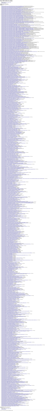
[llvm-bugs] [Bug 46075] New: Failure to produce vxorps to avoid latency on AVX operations (10, 341)
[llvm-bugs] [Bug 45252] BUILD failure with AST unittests (7, 83)
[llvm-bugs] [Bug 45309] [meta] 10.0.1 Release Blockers (7, 126)
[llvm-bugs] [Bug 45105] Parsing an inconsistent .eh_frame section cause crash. (9, 239)
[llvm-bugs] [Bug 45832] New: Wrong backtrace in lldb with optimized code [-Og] (9, 124)
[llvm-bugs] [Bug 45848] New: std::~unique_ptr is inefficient (7, 137)
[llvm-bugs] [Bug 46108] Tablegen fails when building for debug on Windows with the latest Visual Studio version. (12, 370)
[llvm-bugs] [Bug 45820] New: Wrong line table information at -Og (8, 116)
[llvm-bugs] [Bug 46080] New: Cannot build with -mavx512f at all (8, 345)
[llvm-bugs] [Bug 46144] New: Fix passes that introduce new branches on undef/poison (10, 401)
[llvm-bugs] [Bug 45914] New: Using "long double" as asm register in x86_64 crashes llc (10, 194)
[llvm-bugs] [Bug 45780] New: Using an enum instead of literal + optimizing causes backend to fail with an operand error (13, 79)
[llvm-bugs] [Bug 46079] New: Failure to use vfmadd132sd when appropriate (9, 344)
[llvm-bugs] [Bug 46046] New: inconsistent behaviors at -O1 (7, 318)
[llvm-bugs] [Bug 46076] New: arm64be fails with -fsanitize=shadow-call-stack (9, 342)
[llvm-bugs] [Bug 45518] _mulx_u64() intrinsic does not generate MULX (8, 367)
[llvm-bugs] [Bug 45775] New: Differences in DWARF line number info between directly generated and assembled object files (13, 70)
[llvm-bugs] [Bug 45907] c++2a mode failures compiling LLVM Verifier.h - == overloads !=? (10, 193)
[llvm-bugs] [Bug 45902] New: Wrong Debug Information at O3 (7, 186)
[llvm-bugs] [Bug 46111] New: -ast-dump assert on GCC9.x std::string (8, 371)
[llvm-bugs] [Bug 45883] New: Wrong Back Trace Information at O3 (8, 169)
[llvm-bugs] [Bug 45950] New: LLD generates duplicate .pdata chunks (8, 224)
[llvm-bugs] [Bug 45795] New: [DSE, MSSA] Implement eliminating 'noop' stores (9, 90)
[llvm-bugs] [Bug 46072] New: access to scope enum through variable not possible (9, 337)
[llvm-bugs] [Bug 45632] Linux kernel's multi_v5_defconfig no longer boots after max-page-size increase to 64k (12, 69)
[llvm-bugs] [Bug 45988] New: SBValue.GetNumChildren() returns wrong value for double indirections (11, 263)
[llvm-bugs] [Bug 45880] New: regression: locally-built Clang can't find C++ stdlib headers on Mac (11, 168)
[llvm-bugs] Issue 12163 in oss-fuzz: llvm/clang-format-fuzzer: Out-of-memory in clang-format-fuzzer (11, 7)
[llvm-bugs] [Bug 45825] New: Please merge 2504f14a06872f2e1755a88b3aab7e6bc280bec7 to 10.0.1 (11, 121)
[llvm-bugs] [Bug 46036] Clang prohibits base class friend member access (8, 383)
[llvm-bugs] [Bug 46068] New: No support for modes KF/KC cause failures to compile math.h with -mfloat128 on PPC (13, 334)
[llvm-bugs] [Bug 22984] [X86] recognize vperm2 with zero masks (8, 171)
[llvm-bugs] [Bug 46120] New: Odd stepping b (6, 376)
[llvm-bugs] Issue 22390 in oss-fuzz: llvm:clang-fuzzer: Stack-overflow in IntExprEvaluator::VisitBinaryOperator (12, 34)
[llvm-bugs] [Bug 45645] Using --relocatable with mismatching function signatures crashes (10, 223)
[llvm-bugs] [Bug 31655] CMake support (5, 261)
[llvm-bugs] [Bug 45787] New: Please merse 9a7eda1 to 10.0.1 (7, 84)
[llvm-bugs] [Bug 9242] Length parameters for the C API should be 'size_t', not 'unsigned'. (10, 71)
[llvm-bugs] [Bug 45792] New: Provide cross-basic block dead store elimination (9, 88)
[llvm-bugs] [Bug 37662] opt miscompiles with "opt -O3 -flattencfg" (8, 290)
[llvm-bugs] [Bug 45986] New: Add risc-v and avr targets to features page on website (9, 252)
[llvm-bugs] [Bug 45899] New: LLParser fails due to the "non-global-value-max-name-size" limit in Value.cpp (12, 184)
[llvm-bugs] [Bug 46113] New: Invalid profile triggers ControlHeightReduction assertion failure (10, 372)
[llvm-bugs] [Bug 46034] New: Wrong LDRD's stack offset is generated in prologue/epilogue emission (11, 305)
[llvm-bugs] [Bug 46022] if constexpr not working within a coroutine (8, 313)
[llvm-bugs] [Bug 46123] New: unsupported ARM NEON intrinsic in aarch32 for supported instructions (11, 378)
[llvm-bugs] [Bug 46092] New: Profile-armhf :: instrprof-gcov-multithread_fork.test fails (10, 354)
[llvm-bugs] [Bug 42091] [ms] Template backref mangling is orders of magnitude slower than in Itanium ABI (12, 321)
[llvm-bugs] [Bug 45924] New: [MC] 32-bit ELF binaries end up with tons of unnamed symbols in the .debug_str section (13, 201)
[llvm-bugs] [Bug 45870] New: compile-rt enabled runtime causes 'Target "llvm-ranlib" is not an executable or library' (12, 161)
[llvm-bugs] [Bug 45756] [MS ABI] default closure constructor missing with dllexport (9, 107)
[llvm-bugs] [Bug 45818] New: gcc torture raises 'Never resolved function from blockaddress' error (11, 115)
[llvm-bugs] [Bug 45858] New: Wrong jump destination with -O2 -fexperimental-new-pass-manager (11, 148)
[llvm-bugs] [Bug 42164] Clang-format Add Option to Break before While (8, 276)
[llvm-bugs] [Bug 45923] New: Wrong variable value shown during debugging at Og (9, 200)
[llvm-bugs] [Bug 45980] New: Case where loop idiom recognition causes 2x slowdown (10, 247)
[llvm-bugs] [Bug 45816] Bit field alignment (5, 286)
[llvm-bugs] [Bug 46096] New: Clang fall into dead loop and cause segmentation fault (9, 356)
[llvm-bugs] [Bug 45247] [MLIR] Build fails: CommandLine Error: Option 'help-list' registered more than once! (12, 96)
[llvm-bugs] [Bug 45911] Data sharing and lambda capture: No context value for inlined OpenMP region (11, 284)
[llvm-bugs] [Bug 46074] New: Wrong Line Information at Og (7, 340)
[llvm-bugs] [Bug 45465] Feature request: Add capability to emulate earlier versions (9, 339)
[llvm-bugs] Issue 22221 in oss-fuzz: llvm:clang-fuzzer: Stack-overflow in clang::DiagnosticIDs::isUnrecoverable (12, 20)
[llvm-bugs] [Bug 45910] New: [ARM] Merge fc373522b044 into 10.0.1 (8, 190)
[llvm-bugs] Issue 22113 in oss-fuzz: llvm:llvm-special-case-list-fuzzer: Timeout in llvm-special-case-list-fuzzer (12, 12)
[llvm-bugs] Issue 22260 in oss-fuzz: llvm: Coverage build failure (7, 23)
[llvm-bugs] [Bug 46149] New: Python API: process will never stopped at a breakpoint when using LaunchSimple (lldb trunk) (13, 405)
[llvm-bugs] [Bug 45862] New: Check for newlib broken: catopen (7, 150)
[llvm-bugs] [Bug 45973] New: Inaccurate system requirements (7, 242)
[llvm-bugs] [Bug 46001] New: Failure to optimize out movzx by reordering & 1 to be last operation (11, 278)
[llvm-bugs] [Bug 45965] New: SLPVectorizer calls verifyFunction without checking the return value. (11, 236)
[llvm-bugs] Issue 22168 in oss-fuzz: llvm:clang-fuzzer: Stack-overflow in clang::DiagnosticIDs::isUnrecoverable (12, 18)
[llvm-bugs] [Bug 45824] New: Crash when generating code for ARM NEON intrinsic (9, 120)
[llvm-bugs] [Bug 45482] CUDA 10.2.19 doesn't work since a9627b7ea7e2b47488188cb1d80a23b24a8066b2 (12, 398)
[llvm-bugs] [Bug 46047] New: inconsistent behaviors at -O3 (7, 350)
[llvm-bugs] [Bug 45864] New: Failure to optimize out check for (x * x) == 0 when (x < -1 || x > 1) (11, 151)
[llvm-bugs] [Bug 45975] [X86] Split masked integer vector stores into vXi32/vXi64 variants (10, 304)
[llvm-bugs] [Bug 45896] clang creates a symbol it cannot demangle (8, 198)
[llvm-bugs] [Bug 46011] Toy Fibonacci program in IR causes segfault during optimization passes (10, 289)
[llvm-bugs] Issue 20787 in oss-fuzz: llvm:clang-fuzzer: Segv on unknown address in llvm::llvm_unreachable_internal (12, 55)
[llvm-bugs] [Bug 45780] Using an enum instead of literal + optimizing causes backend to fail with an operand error (12, 92)
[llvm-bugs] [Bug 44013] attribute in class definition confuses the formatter (8, 93)
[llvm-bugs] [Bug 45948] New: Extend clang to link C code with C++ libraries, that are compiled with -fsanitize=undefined (13, 222)
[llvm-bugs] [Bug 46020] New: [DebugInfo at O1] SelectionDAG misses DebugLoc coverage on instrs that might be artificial (13, 294)
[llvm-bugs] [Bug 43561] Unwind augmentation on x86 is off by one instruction (9, 262)
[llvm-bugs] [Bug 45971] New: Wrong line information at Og (7, 240)
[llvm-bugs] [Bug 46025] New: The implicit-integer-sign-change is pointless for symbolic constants (11, 297)
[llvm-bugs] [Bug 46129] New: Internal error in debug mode (7, 389)
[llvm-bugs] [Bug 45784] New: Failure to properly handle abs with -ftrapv (8, 81)
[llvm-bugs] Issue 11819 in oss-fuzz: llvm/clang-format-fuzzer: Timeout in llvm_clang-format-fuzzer (11, 41)
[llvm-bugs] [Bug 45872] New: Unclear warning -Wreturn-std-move (8, 162)
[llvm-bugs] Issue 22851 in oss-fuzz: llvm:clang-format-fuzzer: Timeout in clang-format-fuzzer (10, 49)
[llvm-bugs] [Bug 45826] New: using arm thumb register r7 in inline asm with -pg (9, 122)
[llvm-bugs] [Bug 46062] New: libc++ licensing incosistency (7, 327)
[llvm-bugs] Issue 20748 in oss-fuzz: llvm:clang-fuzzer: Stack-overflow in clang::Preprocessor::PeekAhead (11, 53)
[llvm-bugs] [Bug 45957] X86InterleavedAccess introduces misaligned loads (8, 357)
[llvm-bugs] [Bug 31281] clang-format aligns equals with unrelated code (8, 301)
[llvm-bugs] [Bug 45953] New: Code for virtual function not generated (8, 227)
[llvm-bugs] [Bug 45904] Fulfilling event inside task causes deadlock (8, 241)
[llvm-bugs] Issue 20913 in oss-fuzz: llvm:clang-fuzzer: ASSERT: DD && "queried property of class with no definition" (13, 58)
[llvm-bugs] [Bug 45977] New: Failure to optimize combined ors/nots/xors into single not (10, 244)
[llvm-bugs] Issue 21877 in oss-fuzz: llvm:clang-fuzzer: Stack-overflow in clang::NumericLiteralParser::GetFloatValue (12, 6)
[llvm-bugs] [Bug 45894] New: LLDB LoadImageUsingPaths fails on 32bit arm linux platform (10, 177)
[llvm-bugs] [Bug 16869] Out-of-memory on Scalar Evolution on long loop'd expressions (10, 73)
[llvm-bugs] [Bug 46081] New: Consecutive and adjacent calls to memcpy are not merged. (10, 346)
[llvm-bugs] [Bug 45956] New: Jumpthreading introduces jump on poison (8, 229)
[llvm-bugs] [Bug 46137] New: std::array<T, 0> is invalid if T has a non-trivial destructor (10, 396)
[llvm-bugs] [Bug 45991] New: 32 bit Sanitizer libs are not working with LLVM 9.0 (9, 265)
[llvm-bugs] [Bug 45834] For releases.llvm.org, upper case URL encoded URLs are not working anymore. (11, 314)
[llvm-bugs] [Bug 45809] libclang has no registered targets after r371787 (8, 111)
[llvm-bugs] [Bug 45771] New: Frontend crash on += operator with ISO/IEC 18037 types (10, 66)
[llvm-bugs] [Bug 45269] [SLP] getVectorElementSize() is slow (7, 311)
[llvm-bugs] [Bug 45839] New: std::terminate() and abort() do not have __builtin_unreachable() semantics (11, 132)
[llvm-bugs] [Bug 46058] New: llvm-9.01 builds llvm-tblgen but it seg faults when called (10, 325)
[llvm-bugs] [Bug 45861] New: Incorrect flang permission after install (8, 149)
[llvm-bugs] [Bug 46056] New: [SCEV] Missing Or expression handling (8, 324)
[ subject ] (9, 2)
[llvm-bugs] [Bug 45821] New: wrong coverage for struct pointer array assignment (9, 117)
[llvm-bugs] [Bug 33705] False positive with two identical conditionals (8, 181)
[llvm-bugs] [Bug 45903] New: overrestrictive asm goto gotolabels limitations (9, 187)
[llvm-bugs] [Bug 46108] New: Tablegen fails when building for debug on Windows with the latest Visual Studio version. (13, 368)
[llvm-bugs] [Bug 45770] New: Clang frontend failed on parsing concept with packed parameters (10, 65)
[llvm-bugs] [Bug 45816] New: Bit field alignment (6, 113)
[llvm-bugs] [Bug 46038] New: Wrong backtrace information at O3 (8, 308)
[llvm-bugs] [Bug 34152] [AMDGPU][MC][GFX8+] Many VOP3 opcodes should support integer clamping (12, 204)
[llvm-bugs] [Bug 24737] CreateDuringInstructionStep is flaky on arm (8, 158)
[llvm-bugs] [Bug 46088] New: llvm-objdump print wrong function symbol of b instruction (10, 352)
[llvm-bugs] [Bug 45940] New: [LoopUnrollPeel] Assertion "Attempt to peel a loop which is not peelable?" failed (12, 215)
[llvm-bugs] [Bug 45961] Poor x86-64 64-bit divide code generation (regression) (9, 237)
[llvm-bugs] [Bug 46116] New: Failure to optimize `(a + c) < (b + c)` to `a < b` (9, 374)
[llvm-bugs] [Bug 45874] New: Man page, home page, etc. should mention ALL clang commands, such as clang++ (12, 163)
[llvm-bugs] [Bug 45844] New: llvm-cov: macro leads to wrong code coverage (9, 135)
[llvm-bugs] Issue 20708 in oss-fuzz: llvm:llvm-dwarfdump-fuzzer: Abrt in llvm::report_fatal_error (11, 52)
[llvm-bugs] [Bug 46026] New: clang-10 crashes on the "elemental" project (8, 298)
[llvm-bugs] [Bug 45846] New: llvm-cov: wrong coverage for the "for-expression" (9, 136)
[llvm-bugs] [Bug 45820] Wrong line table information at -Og (7, 209)
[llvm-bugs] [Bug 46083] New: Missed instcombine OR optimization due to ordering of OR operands (11, 347)
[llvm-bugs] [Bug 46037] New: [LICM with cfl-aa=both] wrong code (8, 307)
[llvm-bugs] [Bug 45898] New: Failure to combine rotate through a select (8, 180)
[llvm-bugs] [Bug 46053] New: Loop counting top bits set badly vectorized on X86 (9, 320)
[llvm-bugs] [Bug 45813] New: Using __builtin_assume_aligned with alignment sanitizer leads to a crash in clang (12, 110)
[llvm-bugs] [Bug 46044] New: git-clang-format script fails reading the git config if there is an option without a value (12, 322)
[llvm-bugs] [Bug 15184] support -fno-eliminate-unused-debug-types (8, 268)
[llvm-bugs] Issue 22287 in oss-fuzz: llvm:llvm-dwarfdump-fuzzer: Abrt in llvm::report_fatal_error (11, 26)
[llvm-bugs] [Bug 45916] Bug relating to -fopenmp (6, 217)
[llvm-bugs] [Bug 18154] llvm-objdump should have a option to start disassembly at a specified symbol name (12, 72)
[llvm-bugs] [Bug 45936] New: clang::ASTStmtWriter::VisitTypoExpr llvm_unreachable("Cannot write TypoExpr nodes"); (13, 213)
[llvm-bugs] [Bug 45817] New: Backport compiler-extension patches (8, 114)
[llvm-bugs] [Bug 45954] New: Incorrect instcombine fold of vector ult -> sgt (9, 228)
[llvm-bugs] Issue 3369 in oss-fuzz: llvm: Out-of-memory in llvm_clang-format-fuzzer (9, 8)
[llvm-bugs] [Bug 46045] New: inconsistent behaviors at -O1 (7, 317)
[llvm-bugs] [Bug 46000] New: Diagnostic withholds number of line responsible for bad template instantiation (12, 277)
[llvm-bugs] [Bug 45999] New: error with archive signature (7, 274)
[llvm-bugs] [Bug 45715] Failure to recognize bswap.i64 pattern (7, 112)
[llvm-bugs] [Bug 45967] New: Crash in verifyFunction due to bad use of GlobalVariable (10, 238)
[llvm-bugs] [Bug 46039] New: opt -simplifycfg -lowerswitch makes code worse (9, 309)
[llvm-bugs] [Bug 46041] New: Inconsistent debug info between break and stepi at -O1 (9, 310)
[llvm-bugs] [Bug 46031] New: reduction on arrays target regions (7, 303)
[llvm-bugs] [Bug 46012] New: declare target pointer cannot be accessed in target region (10, 288)
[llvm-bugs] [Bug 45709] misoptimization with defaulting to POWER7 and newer (9, 332)
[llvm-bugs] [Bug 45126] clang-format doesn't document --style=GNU (8, 147)
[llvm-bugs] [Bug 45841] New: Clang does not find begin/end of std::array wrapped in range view (11, 133)
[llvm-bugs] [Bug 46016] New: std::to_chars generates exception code (8, 291)
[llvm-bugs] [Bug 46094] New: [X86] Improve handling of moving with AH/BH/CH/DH (10, 355)
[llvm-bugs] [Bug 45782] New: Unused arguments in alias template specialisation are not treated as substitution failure (12, 80)
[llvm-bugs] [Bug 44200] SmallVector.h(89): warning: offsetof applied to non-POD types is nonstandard (11, 77)
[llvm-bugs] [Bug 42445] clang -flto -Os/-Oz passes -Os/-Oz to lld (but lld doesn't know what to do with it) (11, 206)
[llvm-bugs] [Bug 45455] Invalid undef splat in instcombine (7, 280)
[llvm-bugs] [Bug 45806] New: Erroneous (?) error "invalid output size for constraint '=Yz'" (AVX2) (11, 103)
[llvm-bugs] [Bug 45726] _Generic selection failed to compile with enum (8, 144)
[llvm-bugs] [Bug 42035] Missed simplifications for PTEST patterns (8, 377)
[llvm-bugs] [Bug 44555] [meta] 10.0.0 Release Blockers (7, 125)
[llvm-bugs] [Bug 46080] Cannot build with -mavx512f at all (7, 369)
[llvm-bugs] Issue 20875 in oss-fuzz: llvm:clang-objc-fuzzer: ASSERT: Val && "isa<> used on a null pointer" (12, 57)
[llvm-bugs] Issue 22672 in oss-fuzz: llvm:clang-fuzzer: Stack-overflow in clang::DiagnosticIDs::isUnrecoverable (12, 40)
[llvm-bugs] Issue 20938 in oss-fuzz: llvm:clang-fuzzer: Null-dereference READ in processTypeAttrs (11, 59)
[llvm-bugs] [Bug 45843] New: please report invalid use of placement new (8, 134)
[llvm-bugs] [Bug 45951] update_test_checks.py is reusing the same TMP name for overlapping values (11, 402)
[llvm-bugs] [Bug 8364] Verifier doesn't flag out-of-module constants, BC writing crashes (10, 62)
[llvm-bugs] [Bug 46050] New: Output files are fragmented (7, 315)
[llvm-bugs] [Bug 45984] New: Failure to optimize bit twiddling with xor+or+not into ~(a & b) (10, 250)
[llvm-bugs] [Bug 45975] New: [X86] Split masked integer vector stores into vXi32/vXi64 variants (11, 243)
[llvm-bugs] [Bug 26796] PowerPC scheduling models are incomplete (8, 331)
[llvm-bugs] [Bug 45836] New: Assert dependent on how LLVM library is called (9, 129)
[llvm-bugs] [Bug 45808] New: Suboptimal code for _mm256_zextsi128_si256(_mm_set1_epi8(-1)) (11, 106)
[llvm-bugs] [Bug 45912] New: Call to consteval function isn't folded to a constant (9, 192)
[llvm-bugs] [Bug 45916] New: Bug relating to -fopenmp (7, 196)
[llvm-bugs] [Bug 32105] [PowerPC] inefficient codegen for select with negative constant (10, 264)
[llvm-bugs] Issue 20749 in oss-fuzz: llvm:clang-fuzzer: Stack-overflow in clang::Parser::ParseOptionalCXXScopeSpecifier (13, 54)
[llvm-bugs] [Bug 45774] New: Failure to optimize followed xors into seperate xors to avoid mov (10, 68)
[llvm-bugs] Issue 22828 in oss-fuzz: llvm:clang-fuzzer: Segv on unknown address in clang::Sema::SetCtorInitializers (12, 45)
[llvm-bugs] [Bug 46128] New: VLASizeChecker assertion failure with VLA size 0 (9, 387)
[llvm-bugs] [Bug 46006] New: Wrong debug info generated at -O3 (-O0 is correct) (9, 281)
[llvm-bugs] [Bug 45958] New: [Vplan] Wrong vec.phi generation (7, 230)
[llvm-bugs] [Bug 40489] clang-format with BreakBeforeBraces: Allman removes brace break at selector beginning (12, 91)
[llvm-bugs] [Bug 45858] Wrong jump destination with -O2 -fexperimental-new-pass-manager (10, 299)
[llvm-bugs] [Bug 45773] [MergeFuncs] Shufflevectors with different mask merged (9, 105)
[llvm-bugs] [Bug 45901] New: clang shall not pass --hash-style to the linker (8, 185)
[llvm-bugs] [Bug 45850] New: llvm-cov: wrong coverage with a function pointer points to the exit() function (12, 138)
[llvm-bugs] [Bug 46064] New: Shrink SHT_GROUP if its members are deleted (9, 329)
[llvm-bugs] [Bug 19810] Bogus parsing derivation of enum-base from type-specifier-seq (10, 154)
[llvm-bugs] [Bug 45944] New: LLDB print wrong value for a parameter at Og (9, 218)
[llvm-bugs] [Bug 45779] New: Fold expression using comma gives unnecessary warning (10, 78)
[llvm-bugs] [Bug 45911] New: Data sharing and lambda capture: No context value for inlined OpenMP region (12, 191)
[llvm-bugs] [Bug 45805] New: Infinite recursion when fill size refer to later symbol (9, 102)
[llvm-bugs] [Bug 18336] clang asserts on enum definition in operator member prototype (10, 142)
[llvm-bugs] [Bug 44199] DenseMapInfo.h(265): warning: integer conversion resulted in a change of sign (11, 76)
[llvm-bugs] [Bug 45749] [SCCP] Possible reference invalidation (7, 63)
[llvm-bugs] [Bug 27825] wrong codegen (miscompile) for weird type (8, 101)
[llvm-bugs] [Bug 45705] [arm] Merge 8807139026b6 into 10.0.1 (7, 269)
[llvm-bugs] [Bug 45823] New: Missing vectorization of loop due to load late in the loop (10, 119)
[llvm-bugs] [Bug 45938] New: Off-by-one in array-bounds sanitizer (8, 214)
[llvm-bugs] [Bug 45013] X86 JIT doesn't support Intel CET (7, 256)
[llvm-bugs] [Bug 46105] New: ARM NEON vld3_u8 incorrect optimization (8, 366)
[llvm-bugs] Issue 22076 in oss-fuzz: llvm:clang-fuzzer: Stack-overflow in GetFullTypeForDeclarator (11, 11)
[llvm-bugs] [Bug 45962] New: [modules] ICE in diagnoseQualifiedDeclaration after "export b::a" (11, 233)
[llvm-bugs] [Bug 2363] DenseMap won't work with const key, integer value (8, 74)
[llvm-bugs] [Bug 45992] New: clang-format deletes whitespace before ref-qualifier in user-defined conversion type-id (12, 267)
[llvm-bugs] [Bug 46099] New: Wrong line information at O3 (7, 360)
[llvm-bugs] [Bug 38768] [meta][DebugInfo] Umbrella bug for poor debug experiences (9, 246)
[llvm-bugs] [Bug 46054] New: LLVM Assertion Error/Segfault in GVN (8, 323)
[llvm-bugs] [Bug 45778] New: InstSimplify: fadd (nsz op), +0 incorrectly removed (9, 75)
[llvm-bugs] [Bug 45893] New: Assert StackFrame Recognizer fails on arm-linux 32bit (9, 176)
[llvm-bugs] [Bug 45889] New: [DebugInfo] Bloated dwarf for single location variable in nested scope (11, 173)
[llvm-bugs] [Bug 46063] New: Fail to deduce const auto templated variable (8, 328)
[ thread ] (6, 2)
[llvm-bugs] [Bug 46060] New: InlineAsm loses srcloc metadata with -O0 (8, 326)
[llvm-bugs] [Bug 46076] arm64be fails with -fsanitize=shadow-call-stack (8, 363)
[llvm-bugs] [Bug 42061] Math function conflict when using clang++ (8, 271)
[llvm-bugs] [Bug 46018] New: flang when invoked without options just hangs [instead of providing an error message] (12, 293)
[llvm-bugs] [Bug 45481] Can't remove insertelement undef (7, 64)
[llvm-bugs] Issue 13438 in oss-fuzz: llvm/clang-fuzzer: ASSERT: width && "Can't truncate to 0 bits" (11, 14)
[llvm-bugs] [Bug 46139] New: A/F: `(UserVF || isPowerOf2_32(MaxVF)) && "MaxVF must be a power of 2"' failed (13, 397)
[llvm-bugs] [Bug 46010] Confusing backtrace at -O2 (6, 285)
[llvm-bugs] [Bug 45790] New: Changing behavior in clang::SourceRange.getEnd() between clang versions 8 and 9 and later (13, 86)
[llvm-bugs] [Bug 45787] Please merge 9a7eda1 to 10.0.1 (7, 255)
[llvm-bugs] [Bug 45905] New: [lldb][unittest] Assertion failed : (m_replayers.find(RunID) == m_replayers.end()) (12, 188)
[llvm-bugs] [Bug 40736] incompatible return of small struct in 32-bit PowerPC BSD (9, 388)
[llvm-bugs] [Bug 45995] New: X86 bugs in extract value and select (8, 272)
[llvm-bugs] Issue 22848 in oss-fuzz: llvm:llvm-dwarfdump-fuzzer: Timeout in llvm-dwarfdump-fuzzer (11, 48)
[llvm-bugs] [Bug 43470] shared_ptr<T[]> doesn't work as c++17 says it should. (9, 207)
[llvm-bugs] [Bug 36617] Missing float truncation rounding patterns (8, 87)
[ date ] (10, 2)
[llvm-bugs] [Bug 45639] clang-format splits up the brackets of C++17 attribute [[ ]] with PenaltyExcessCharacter (12, 146)
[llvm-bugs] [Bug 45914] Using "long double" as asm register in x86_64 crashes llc (9, 195)
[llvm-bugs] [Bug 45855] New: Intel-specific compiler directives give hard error (9, 145)
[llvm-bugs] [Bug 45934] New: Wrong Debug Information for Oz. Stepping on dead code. (10, 212)
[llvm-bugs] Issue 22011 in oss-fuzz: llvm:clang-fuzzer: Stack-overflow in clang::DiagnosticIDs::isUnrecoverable (12, 9)
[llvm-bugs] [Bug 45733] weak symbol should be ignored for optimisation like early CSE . (10, 219)
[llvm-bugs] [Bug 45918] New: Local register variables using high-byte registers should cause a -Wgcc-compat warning (13, 197)
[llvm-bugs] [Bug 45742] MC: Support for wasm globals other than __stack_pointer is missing (10, 131)
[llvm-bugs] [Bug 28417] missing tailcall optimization (6, 164)
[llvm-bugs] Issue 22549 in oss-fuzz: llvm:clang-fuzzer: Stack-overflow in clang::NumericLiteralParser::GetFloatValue (12, 39)
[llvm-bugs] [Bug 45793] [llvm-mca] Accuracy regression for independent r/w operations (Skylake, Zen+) (11, 98)
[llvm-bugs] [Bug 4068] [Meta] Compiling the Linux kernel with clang (8, 139)
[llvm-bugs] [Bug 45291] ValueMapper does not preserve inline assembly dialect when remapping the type (11, 235)
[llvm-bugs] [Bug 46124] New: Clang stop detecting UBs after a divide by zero (9, 380)
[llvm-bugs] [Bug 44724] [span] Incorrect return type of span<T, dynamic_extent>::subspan (10, 210)
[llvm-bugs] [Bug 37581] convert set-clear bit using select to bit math (8, 82)
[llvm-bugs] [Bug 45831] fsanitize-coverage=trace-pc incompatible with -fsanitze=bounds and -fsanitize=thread (12, 349)
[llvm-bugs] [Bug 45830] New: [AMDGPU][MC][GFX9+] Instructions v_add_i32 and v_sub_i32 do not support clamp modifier (14, 123)
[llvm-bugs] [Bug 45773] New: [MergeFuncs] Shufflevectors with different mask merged (10, 67)
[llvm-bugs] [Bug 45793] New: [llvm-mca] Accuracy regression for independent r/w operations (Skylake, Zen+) (12, 89)
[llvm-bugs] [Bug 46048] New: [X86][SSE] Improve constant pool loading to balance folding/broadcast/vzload (12, 316)
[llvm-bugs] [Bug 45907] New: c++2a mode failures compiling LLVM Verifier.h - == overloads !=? (11, 189)
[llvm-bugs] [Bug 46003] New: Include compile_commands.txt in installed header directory (10, 279)
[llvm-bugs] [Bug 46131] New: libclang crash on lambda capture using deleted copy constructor (10, 390)
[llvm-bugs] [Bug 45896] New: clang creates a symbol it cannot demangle (8, 179)
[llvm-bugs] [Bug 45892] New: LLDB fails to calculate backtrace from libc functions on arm (10, 175)
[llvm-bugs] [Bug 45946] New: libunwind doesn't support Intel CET (8, 220)
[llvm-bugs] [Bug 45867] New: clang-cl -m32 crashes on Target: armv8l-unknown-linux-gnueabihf (11, 157)
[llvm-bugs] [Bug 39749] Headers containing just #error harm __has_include (8, 205)
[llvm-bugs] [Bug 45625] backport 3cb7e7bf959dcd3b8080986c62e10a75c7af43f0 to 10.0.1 (10, 118)
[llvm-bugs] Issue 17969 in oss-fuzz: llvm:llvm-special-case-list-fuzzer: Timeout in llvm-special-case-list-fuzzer (12, 10)
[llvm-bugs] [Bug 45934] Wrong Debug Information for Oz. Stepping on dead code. (9, 249)
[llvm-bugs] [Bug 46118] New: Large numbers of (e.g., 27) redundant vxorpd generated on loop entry (11, 375)
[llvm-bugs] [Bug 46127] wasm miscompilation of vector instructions (8, 392)
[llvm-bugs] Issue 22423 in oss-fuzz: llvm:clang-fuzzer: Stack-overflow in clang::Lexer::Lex (10, 50)
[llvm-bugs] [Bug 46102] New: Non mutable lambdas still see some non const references (10, 361)
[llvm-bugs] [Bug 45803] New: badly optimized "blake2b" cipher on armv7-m (9, 100)
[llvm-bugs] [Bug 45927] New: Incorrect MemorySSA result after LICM (8, 203)
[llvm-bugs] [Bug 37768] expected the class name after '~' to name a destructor (9, 143)
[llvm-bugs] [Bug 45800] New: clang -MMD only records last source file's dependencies (10, 95)
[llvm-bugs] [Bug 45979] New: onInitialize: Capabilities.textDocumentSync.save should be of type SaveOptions (12, 245)
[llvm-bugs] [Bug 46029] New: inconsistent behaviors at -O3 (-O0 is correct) (8, 300)
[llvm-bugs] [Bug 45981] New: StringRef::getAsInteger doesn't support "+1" (8, 248)
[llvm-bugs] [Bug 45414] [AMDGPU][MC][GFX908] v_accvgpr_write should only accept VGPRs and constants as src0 (13, 381)
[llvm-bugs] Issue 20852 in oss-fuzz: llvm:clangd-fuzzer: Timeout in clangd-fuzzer (9, 56)
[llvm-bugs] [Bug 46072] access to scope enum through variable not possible (8, 395)
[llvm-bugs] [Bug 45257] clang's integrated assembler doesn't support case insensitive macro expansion (11, 140)
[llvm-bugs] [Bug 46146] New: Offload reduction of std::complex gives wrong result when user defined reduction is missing (13, 403)
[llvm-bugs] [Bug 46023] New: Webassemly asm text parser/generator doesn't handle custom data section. (11, 296)
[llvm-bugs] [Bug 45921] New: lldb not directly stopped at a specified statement (9, 199)
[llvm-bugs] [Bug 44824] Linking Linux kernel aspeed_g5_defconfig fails (8, 166)
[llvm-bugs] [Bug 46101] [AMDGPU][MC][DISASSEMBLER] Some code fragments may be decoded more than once (13, 382)
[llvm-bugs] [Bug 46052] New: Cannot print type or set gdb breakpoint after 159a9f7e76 (10, 319)
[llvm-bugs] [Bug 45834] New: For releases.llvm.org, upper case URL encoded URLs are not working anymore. (12, 128)
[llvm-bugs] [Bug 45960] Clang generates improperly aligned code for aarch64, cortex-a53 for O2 (11, 232)
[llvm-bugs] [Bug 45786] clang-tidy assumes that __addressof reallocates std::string (9, 85)
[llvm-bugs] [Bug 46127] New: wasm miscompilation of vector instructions (8, 386)
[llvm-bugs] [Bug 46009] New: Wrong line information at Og (7, 283)
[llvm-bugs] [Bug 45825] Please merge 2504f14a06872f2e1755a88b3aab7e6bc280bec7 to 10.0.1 (10, 266)
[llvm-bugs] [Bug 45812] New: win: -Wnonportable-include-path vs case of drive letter (9, 109)
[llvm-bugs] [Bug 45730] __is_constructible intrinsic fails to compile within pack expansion (10, 225)
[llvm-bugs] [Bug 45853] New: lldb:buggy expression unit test (7, 141)
